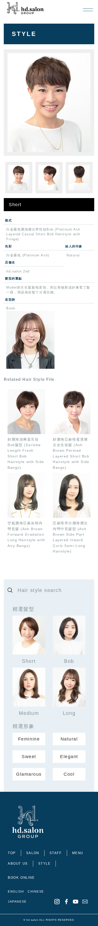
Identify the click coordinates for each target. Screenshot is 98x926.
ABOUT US (18, 863)
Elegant (69, 756)
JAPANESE (17, 901)
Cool (69, 774)
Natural (69, 739)
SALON (32, 853)
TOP (12, 853)
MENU (77, 853)
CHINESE (36, 891)
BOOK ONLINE (21, 877)
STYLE (44, 863)
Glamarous (29, 774)
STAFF (56, 853)
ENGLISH (16, 891)
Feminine (29, 739)
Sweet (29, 756)
